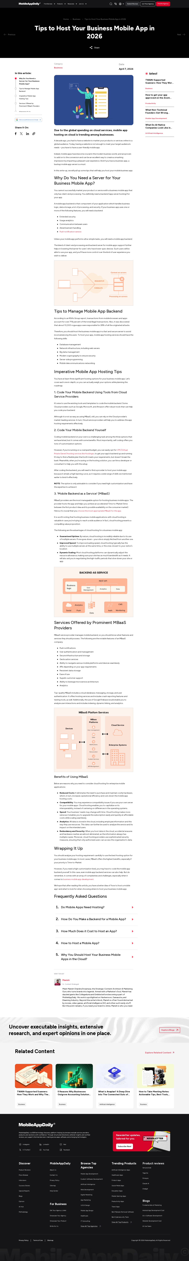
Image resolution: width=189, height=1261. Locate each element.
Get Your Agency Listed (58, 1210)
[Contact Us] (115, 4)
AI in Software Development (152, 1216)
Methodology (23, 1212)
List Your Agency (148, 4)
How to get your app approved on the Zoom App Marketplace (157, 96)
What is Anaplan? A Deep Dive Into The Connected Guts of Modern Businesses (114, 1093)
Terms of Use (38, 1240)
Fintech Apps (116, 1180)
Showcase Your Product (58, 1221)
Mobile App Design (87, 1211)
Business (76, 19)
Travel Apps (116, 1207)
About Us (53, 1170)
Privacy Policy (54, 1180)
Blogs (20, 1196)
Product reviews (153, 1163)
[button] (50, 4)
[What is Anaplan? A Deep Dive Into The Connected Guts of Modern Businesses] (115, 1076)
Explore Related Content (158, 1052)
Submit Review (132, 4)
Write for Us (54, 1226)
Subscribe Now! (124, 1146)
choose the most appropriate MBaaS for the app (99, 511)
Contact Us (53, 1175)
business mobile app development (78, 879)
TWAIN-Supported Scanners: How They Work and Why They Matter (159, 81)
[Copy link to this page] (33, 134)
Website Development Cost (152, 1221)
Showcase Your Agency (58, 1216)
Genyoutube (147, 1168)
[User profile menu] (122, 3)
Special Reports (24, 1191)
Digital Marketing (86, 1195)
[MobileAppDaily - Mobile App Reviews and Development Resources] (55, 1125)
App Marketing (86, 1200)
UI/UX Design (85, 1205)
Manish (66, 980)
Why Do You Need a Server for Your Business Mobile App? (29, 81)
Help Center (54, 1191)
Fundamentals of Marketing (152, 1205)
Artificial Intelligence (154, 133)
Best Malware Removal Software (123, 1212)
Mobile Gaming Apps (119, 1196)
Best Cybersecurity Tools (120, 1217)
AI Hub (21, 1207)
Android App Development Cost (153, 1210)
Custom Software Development (92, 1179)
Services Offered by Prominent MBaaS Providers (29, 104)
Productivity (150, 103)
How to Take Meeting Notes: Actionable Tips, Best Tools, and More (154, 1093)
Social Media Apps (118, 1186)
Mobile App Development (156, 118)
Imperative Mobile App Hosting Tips (27, 97)
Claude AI (146, 1183)
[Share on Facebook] (15, 134)
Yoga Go (145, 1173)
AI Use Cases (147, 1226)
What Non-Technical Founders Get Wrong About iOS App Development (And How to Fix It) (159, 111)
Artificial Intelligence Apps (121, 1170)
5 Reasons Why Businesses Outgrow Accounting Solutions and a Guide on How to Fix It (74, 1093)
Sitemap (53, 1186)
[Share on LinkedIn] (27, 134)
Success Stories (24, 1186)
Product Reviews (24, 1170)
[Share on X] (21, 134)
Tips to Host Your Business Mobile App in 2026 (105, 19)
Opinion (21, 1201)
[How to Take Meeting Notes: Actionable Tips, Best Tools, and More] (155, 1076)
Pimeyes (145, 1178)
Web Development (87, 1190)
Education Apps (117, 1191)
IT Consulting (85, 1221)
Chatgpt (145, 1189)
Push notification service (70, 232)
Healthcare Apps (117, 1175)
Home (66, 19)
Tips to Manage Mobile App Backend (29, 90)
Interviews (22, 1180)
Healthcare (84, 1216)
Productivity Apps (118, 1201)
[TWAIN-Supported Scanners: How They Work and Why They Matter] (33, 1076)
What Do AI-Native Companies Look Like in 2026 (157, 126)
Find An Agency (163, 4)
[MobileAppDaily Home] (30, 4)
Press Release (23, 1175)
